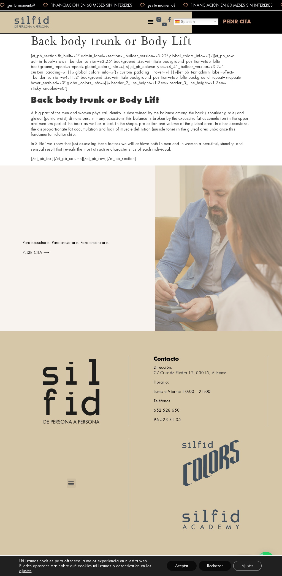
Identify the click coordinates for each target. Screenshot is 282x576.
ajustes (25, 571)
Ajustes (247, 566)
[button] (150, 21)
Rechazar (215, 566)
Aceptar (181, 566)
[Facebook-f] (169, 19)
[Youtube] (164, 24)
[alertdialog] (141, 5)
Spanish (187, 22)
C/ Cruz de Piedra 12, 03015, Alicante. (190, 373)
